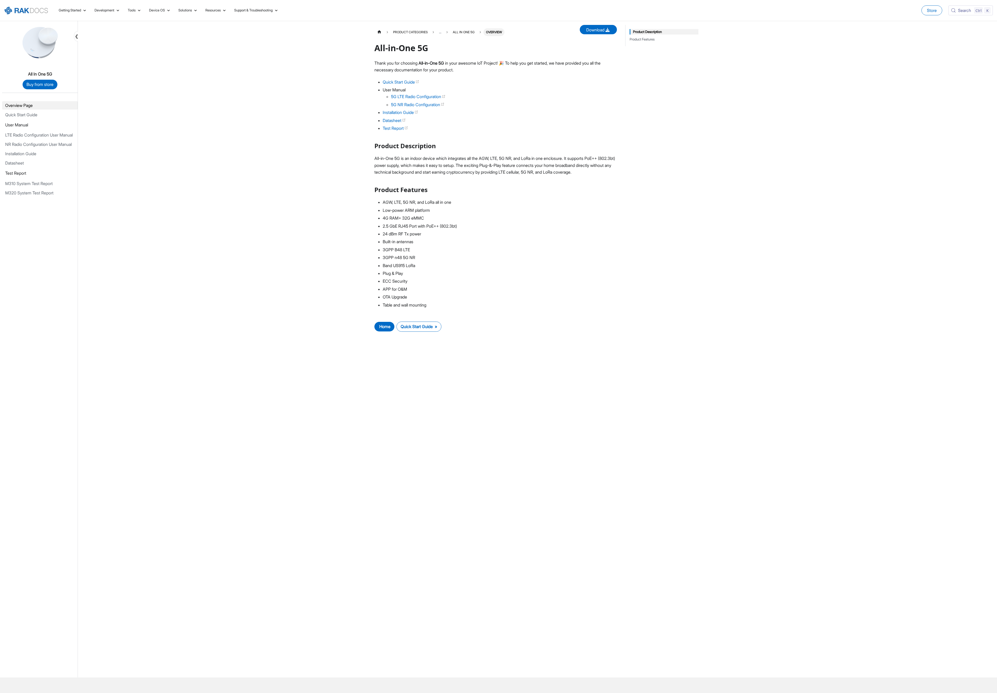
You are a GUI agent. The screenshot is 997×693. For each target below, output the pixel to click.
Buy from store (39, 84)
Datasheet (392, 120)
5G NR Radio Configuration (416, 104)
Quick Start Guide (399, 82)
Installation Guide (399, 112)
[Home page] (379, 32)
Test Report (394, 128)
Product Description (647, 32)
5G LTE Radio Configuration (416, 96)
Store (932, 10)
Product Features (642, 39)
